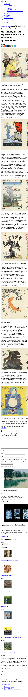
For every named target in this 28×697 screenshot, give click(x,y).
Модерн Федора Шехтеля (6, 575)
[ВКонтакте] (1, 46)
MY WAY (3, 428)
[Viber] (10, 46)
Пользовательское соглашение (12, 689)
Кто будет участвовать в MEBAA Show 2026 (11, 637)
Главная (3, 26)
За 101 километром (5, 621)
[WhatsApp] (12, 46)
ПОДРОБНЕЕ (4, 501)
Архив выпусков (5, 684)
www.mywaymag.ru (17, 659)
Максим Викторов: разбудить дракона (9, 560)
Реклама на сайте (8, 688)
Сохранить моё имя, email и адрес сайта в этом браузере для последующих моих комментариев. (14, 460)
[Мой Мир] (6, 46)
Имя (2, 450)
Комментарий (4, 438)
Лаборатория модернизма (7, 590)
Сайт (2, 456)
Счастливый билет (5, 606)
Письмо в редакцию (9, 687)
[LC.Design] (4, 672)
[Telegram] (15, 46)
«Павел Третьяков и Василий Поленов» (10, 652)
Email (2, 453)
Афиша (8, 26)
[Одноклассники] (4, 46)
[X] (8, 46)
